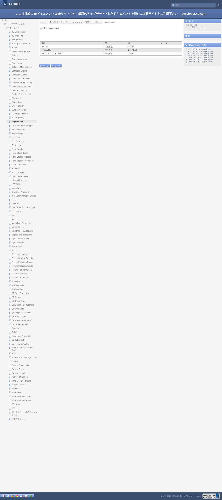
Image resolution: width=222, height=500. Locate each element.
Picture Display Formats (22, 258)
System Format (18, 373)
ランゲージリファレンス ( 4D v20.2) (199, 53)
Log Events (17, 211)
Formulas (16, 168)
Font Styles (16, 137)
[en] (8, 496)
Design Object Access (21, 94)
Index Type (16, 188)
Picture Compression (21, 254)
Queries (15, 328)
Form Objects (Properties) (23, 161)
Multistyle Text (18, 227)
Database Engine (19, 71)
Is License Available (20, 192)
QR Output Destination (22, 313)
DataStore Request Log (22, 82)
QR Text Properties (20, 324)
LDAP (14, 200)
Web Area (16, 389)
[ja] (26, 496)
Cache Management (21, 51)
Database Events (19, 75)
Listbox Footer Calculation (23, 207)
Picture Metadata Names (22, 262)
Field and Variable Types (22, 126)
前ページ (44, 66)
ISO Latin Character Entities (24, 196)
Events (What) (18, 118)
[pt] (30, 496)
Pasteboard (17, 246)
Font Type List (18, 141)
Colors (15, 55)
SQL (14, 353)
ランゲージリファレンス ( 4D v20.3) (199, 55)
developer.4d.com (194, 13)
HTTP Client (17, 184)
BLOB (14, 47)
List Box (15, 204)
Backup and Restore (21, 44)
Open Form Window (20, 239)
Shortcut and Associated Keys (22, 349)
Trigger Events (18, 385)
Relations (16, 332)
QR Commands (18, 301)
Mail (13, 215)
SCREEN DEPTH (19, 340)
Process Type (18, 289)
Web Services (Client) (21, 396)
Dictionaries (17, 98)
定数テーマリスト (13, 28)
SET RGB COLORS (20, 344)
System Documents (20, 365)
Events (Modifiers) (20, 114)
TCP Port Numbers (20, 377)
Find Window (17, 133)
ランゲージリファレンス (14, 24)
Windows (16, 404)
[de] (12, 496)
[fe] (21, 496)
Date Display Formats (21, 86)
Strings (15, 361)
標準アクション (18, 419)
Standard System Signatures (24, 357)
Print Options (17, 281)
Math (14, 219)
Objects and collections (22, 235)
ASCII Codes (17, 40)
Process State (18, 285)
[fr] (3, 496)
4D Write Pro (17, 36)
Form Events (17, 149)
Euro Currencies (19, 110)
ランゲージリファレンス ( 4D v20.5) (199, 60)
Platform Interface (19, 274)
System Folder (18, 369)
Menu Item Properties (21, 223)
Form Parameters (19, 165)
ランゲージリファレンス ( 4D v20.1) (199, 51)
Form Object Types (20, 153)
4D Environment (19, 32)
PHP (14, 250)
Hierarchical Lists (19, 180)
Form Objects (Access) (22, 157)
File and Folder (18, 130)
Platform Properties (20, 278)
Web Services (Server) (22, 400)
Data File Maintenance (22, 67)
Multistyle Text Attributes (22, 231)
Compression (18, 63)
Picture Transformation (22, 270)
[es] (17, 496)
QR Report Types (19, 316)
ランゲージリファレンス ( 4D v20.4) (199, 57)
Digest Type (17, 102)
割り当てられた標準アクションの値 (24, 413)
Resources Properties (21, 336)
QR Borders (17, 297)
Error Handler (18, 106)
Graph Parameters (20, 176)
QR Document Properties (23, 305)
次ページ (56, 66)
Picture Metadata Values (22, 266)
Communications (19, 59)
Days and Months (19, 90)
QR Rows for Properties (22, 320)
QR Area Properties (20, 293)
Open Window (18, 242)
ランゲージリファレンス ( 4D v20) (198, 49)
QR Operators (18, 309)
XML (14, 408)
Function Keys (18, 172)
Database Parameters (21, 79)
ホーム (4, 20)
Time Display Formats (21, 381)
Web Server (17, 392)
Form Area (16, 145)
